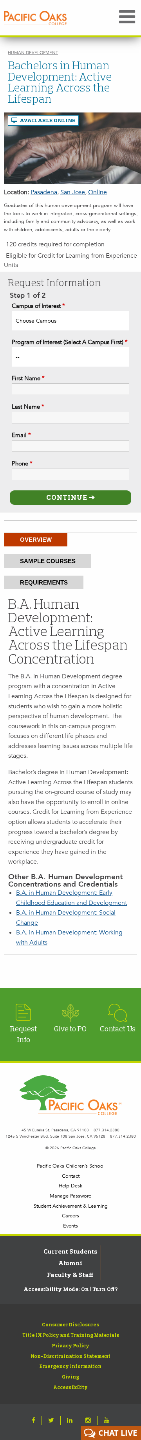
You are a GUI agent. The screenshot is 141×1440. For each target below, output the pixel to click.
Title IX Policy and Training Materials (70, 1335)
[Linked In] (70, 1420)
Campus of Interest (38, 306)
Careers (70, 1215)
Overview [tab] (36, 539)
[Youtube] (107, 1420)
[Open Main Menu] (127, 17)
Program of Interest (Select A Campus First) (70, 342)
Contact (71, 1176)
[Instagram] (88, 1420)
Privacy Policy (70, 1345)
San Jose (72, 192)
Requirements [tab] (44, 582)
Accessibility (70, 1387)
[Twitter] (51, 1420)
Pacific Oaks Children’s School (71, 1166)
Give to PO (70, 1028)
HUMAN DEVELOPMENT (33, 53)
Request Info (23, 1034)
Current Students (70, 1251)
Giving (70, 1376)
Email (21, 435)
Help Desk (70, 1185)
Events (70, 1225)
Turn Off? (105, 1288)
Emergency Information (70, 1366)
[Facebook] (33, 1420)
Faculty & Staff (70, 1274)
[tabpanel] (70, 772)
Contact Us (118, 1028)
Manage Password (71, 1195)
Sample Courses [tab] (48, 561)
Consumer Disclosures (70, 1324)
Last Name (28, 407)
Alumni (70, 1263)
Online (97, 192)
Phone (22, 463)
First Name (28, 378)
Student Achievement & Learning (71, 1206)
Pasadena (44, 192)
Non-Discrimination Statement (70, 1356)
